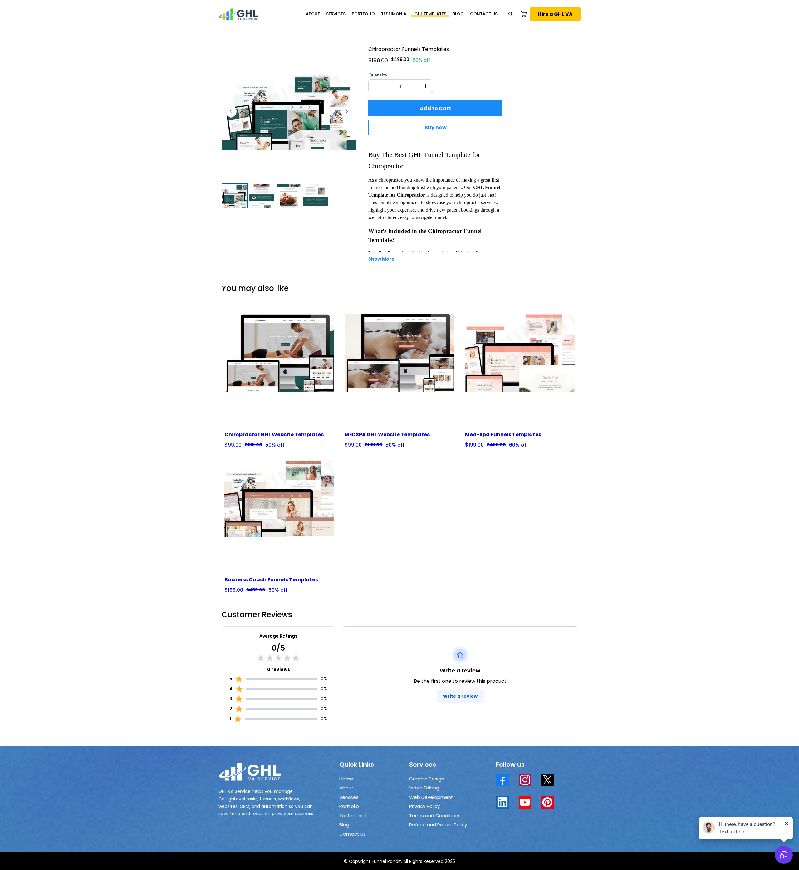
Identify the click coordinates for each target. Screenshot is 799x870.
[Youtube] (525, 802)
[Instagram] (525, 780)
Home (346, 778)
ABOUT (313, 14)
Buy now (435, 127)
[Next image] (346, 111)
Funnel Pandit (386, 861)
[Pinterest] (547, 802)
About (346, 787)
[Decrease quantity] (375, 86)
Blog (344, 824)
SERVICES (336, 14)
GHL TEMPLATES (430, 14)
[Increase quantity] (425, 86)
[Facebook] (502, 780)
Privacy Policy (424, 806)
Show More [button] (381, 259)
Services (349, 797)
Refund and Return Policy (438, 824)
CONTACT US (484, 14)
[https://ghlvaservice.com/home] (238, 14)
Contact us (352, 834)
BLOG (458, 14)
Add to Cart (435, 108)
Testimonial (352, 815)
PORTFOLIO (363, 14)
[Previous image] (231, 111)
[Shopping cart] (524, 14)
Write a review (460, 696)
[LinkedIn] (502, 802)
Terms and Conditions (435, 815)
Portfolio (349, 806)
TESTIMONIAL (394, 14)
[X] (547, 780)
